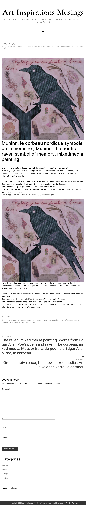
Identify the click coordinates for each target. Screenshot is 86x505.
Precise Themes (72, 503)
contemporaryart (27, 320)
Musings (5, 474)
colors (18, 320)
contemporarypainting (43, 320)
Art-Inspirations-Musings (43, 12)
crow (53, 320)
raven (34, 322)
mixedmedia (13, 322)
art (5, 320)
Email (4, 428)
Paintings (11, 44)
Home (4, 44)
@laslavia (15, 488)
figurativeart (60, 320)
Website (5, 437)
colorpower (11, 320)
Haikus (4, 469)
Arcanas (5, 465)
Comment (6, 389)
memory (5, 322)
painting (28, 322)
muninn (21, 322)
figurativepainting (72, 320)
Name (4, 418)
